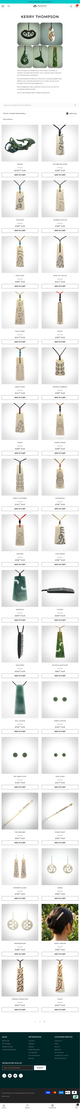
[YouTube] (15, 1076)
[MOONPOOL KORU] (20, 866)
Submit (40, 1068)
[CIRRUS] (60, 866)
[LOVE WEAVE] (60, 532)
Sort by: (14, 113)
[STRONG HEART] (60, 421)
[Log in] (71, 6)
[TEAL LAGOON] (20, 699)
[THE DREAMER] (20, 811)
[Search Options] (76, 105)
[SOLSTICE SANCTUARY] (60, 644)
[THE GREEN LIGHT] (20, 755)
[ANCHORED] (20, 644)
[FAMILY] (60, 978)
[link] (27, 1106)
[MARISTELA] (20, 588)
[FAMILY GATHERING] (20, 477)
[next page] (44, 1022)
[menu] (3, 6)
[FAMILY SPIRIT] (20, 310)
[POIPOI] (20, 421)
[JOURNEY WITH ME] (60, 198)
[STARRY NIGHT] (60, 811)
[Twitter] (21, 1076)
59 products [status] (7, 119)
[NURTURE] (20, 532)
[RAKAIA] (20, 143)
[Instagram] (10, 1076)
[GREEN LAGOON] (60, 699)
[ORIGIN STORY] (20, 365)
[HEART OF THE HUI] (60, 254)
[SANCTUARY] (20, 254)
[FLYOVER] (60, 588)
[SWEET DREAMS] (60, 922)
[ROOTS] (60, 310)
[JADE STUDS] (60, 755)
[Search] (8, 6)
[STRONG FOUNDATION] (20, 978)
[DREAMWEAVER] (20, 922)
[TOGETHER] (20, 198)
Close (78, 2)
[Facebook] (4, 1076)
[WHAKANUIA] (60, 477)
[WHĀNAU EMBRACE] (60, 365)
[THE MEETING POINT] (60, 143)
